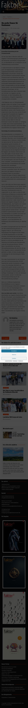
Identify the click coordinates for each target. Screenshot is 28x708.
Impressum (15, 360)
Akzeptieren (14, 350)
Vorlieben (14, 358)
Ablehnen (14, 354)
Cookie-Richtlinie (8, 360)
